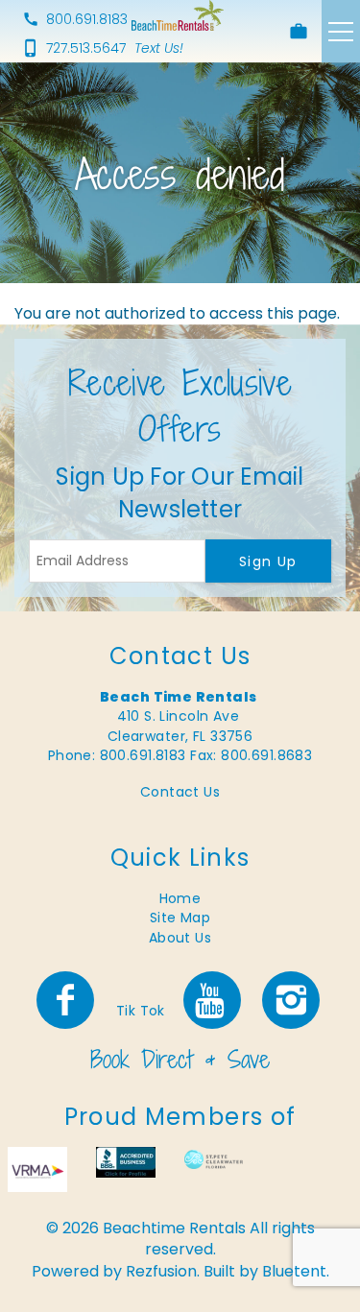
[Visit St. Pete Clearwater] (214, 1158)
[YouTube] (213, 1000)
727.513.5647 (86, 48)
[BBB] (126, 1162)
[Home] (178, 15)
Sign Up (268, 561)
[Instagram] (293, 1000)
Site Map (180, 917)
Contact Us (180, 791)
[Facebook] (66, 1000)
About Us (180, 937)
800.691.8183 (87, 19)
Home (180, 898)
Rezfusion (161, 1271)
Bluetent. (295, 1271)
